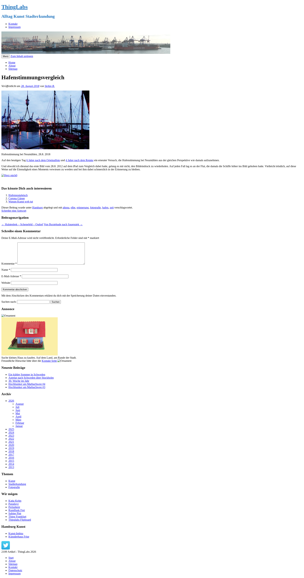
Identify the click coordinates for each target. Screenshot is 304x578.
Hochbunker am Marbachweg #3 (26, 387)
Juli (17, 407)
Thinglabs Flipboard (19, 519)
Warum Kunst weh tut (20, 201)
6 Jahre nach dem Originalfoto (43, 160)
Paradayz (13, 503)
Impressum (14, 26)
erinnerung (83, 207)
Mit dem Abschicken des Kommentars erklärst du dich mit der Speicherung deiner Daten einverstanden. (58, 295)
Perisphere (14, 507)
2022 (11, 438)
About (11, 65)
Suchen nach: (8, 301)
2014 (11, 464)
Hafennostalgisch (18, 195)
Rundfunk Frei (16, 510)
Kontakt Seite (49, 360)
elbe (73, 207)
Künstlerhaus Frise (18, 536)
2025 (11, 429)
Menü (5, 56)
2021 (11, 441)
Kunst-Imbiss (15, 533)
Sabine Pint (14, 513)
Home (11, 62)
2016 (11, 457)
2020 (11, 445)
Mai (17, 413)
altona (66, 207)
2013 (11, 467)
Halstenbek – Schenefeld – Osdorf (22, 224)
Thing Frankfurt (17, 516)
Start (11, 557)
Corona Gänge (16, 198)
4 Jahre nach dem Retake (79, 160)
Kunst (11, 480)
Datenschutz (15, 570)
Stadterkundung (17, 484)
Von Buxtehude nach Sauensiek (63, 224)
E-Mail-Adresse (11, 276)
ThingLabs (14, 7)
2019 (11, 448)
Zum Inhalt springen (22, 56)
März (18, 419)
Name (5, 269)
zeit (112, 207)
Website (5, 282)
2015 (11, 460)
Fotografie (14, 487)
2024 (11, 432)
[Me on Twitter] (5, 548)
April (18, 416)
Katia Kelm (14, 500)
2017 (11, 454)
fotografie (95, 207)
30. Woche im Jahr (18, 380)
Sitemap (12, 68)
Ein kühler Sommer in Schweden (26, 374)
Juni (17, 410)
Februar (19, 422)
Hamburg (37, 207)
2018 (11, 451)
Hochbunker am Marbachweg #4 (26, 384)
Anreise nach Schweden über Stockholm (31, 377)
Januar (19, 426)
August (19, 403)
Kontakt (12, 23)
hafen (105, 207)
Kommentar (9, 263)
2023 (11, 435)
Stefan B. (50, 86)
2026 (11, 400)
